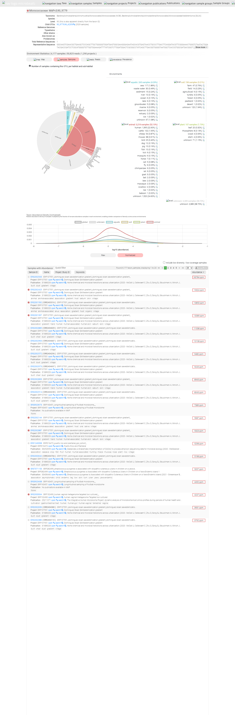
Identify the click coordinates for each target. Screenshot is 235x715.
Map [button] (43, 59)
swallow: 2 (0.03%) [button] (147, 187)
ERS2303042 (36, 456)
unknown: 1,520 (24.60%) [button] (144, 196)
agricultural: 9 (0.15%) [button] (193, 92)
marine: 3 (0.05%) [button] (148, 107)
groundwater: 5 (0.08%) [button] (145, 104)
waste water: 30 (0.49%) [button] (145, 88)
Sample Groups (220, 3)
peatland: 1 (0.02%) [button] (194, 101)
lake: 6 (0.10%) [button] (149, 101)
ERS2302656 (36, 507)
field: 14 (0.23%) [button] (195, 88)
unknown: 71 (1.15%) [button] (193, 140)
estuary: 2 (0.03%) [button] (147, 113)
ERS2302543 (36, 277)
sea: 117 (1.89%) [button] (148, 85)
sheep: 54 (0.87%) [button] (147, 134)
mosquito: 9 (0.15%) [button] (146, 156)
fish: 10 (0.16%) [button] (148, 149)
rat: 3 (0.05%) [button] (150, 171)
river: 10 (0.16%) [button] (148, 95)
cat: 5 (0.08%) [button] (149, 162)
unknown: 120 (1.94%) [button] (192, 107)
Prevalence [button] (127, 59)
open (50, 280)
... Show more (201, 47)
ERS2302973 (36, 366)
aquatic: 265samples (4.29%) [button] (144, 82)
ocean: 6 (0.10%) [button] (148, 98)
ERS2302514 (36, 392)
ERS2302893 (36, 379)
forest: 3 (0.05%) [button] (195, 98)
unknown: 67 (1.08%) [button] (146, 120)
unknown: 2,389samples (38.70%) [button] (188, 201)
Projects (131, 3)
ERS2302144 (36, 418)
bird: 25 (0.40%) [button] (148, 140)
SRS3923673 (36, 405)
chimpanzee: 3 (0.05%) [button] (145, 168)
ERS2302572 (36, 354)
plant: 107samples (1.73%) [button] (192, 124)
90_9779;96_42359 (65, 24)
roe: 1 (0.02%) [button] (149, 190)
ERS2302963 (36, 341)
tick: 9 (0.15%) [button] (149, 152)
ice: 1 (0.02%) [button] (149, 116)
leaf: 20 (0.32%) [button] (195, 127)
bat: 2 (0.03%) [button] (149, 177)
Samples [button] (71, 59)
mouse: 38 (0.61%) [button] (147, 137)
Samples (97, 3)
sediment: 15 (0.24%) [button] (146, 92)
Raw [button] (103, 255)
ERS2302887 (36, 430)
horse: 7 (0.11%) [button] (148, 159)
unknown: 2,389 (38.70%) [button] (191, 204)
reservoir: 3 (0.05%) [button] (147, 110)
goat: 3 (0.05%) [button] (149, 174)
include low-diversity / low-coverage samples (186, 263)
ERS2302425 (36, 290)
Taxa (63, 3)
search (58, 280)
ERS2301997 (36, 315)
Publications (173, 3)
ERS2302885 (36, 328)
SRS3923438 (36, 482)
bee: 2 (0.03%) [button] (149, 180)
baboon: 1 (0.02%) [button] (147, 193)
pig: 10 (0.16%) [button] (149, 146)
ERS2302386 (36, 520)
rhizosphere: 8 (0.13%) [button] (192, 131)
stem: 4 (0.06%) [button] (195, 137)
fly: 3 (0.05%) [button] (150, 165)
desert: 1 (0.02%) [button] (195, 104)
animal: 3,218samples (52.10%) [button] (143, 124)
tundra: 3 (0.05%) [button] (195, 95)
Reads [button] (97, 59)
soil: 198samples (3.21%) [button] (192, 82)
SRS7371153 (36, 469)
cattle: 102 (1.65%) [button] (147, 131)
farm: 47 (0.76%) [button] (195, 85)
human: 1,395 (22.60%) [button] (145, 127)
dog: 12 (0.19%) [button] (148, 143)
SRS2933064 (36, 494)
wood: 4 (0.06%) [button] (195, 134)
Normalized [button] (130, 255)
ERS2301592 (36, 302)
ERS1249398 (36, 443)
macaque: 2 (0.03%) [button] (146, 184)
